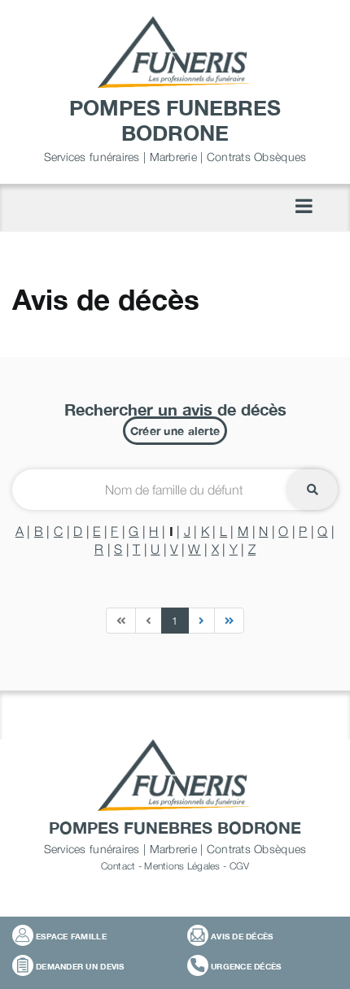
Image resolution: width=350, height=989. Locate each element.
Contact (118, 866)
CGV (240, 866)
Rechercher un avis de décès (175, 409)
